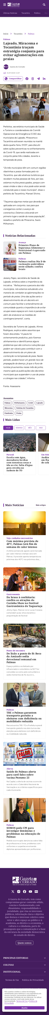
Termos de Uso (12, 980)
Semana (19, 428)
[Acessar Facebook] (24, 891)
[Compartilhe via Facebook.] (27, 78)
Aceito (24, 1008)
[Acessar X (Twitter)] (13, 891)
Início (5, 33)
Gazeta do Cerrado (17, 67)
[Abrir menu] (4, 5)
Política (37, 13)
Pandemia (8, 413)
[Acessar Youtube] (30, 891)
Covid (30, 403)
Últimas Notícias (10, 13)
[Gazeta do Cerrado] (6, 67)
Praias (19, 413)
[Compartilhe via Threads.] (32, 78)
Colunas (8, 964)
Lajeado (39, 403)
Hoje (8, 428)
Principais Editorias (15, 957)
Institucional (12, 971)
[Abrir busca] (44, 4)
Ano (41, 428)
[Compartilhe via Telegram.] (38, 78)
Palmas (31, 33)
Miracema (8, 408)
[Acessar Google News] (36, 891)
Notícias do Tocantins (25, 408)
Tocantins (26, 13)
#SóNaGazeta (19, 403)
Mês (30, 428)
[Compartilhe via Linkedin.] (44, 78)
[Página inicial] (25, 881)
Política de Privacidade (33, 980)
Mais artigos (41, 505)
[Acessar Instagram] (19, 891)
